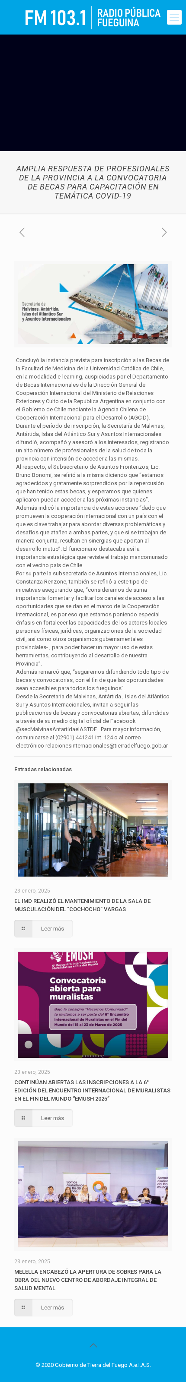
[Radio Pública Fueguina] (93, 17)
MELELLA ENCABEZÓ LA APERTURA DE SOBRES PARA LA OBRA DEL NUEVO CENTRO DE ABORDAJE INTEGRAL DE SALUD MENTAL (87, 1279)
